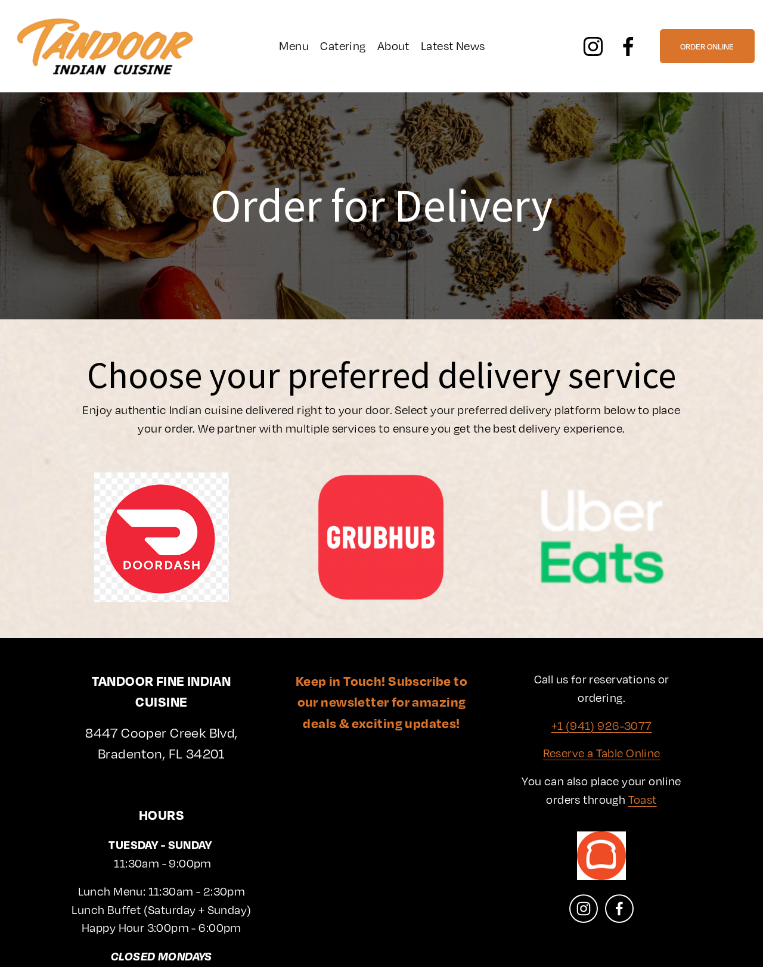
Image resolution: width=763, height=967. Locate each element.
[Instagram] (593, 46)
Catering (342, 45)
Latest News (453, 45)
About (393, 45)
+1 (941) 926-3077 (601, 725)
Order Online (707, 46)
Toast (642, 799)
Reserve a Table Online (601, 753)
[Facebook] (628, 46)
